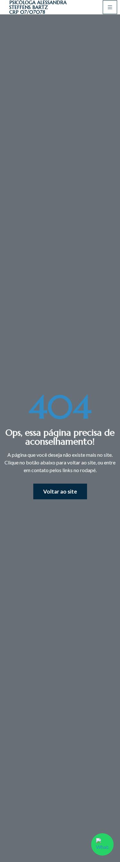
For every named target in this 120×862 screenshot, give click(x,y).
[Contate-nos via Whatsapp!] (102, 844)
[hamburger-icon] (110, 7)
